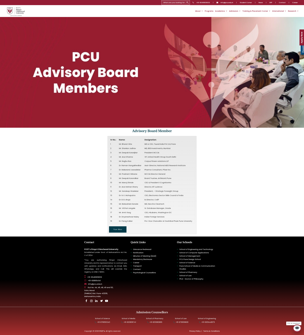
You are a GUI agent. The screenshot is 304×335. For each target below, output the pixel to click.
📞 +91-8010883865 (142, 322)
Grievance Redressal (142, 249)
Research (292, 11)
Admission (233, 11)
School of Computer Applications (194, 252)
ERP (270, 2)
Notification (138, 252)
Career (295, 2)
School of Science (187, 262)
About (198, 11)
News (261, 2)
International (278, 11)
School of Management (189, 256)
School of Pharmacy (188, 272)
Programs (209, 11)
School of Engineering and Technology (196, 249)
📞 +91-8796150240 (89, 322)
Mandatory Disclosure (142, 259)
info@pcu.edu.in (227, 2)
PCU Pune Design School (190, 259)
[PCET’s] (16, 11)
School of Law (185, 275)
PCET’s (102, 331)
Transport (137, 266)
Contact (282, 2)
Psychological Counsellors (144, 272)
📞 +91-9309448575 (194, 322)
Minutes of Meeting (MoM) (144, 256)
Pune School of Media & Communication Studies (197, 267)
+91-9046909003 (203, 2)
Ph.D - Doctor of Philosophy (191, 279)
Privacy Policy (195, 331)
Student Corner (246, 2)
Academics (220, 11)
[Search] (187, 2)
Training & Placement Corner (255, 11)
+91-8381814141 (94, 280)
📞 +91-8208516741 (115, 322)
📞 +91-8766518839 (168, 322)
